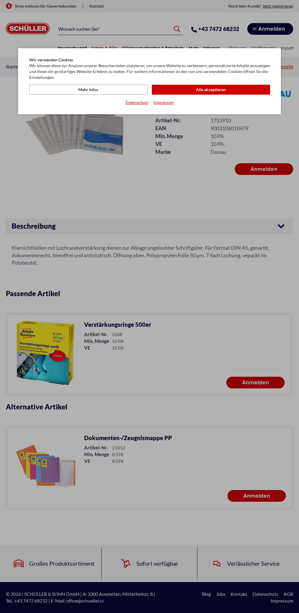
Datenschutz (137, 102)
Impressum (164, 102)
